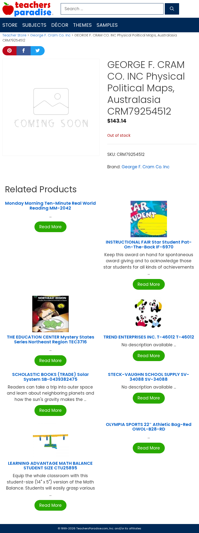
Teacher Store (14, 35)
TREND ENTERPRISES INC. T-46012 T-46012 (148, 337)
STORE (9, 25)
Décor (59, 25)
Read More (50, 227)
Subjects (34, 25)
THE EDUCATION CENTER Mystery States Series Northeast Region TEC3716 (50, 339)
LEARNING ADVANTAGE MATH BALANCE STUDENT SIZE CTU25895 (50, 465)
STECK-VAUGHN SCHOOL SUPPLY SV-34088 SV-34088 (148, 376)
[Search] (172, 9)
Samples (107, 25)
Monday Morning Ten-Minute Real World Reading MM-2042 (50, 205)
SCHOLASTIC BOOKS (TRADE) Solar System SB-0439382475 (50, 376)
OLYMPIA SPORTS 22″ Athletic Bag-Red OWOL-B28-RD (148, 426)
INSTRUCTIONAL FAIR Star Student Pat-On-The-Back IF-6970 (149, 244)
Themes (82, 25)
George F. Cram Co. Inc (50, 35)
